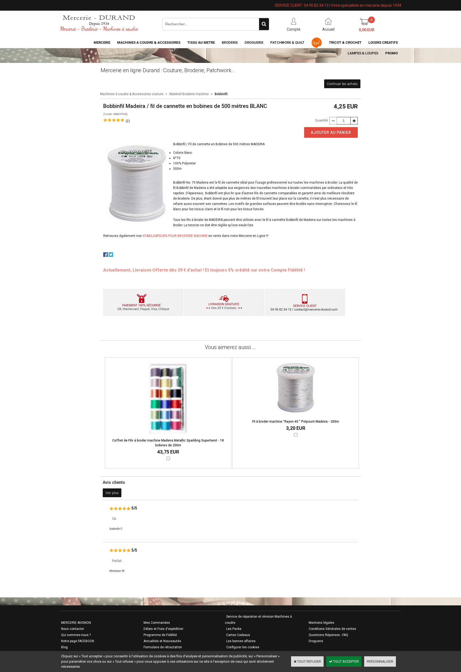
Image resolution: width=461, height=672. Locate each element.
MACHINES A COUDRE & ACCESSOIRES (148, 42)
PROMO (391, 53)
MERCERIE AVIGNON (76, 623)
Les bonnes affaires (241, 641)
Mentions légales (321, 623)
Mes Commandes (157, 623)
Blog (64, 647)
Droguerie (254, 42)
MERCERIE (102, 42)
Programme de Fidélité (160, 635)
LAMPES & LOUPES (363, 53)
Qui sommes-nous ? (76, 635)
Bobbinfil (221, 94)
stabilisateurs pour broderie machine (175, 236)
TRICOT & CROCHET (345, 42)
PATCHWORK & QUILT (287, 42)
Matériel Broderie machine (189, 94)
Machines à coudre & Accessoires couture (131, 94)
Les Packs (233, 629)
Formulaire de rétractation (163, 647)
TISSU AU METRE (201, 42)
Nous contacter (72, 629)
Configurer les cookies (242, 647)
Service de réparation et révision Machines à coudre (258, 620)
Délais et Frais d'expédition (163, 629)
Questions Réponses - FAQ (328, 635)
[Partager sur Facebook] (105, 256)
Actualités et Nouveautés (162, 641)
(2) (128, 121)
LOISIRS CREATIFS (383, 42)
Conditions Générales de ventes (332, 629)
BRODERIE (230, 42)
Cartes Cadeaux (238, 635)
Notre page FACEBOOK (77, 641)
